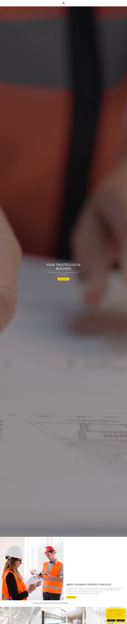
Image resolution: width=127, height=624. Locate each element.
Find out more (71, 597)
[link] (64, 3)
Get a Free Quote (63, 279)
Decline (111, 620)
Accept (120, 620)
